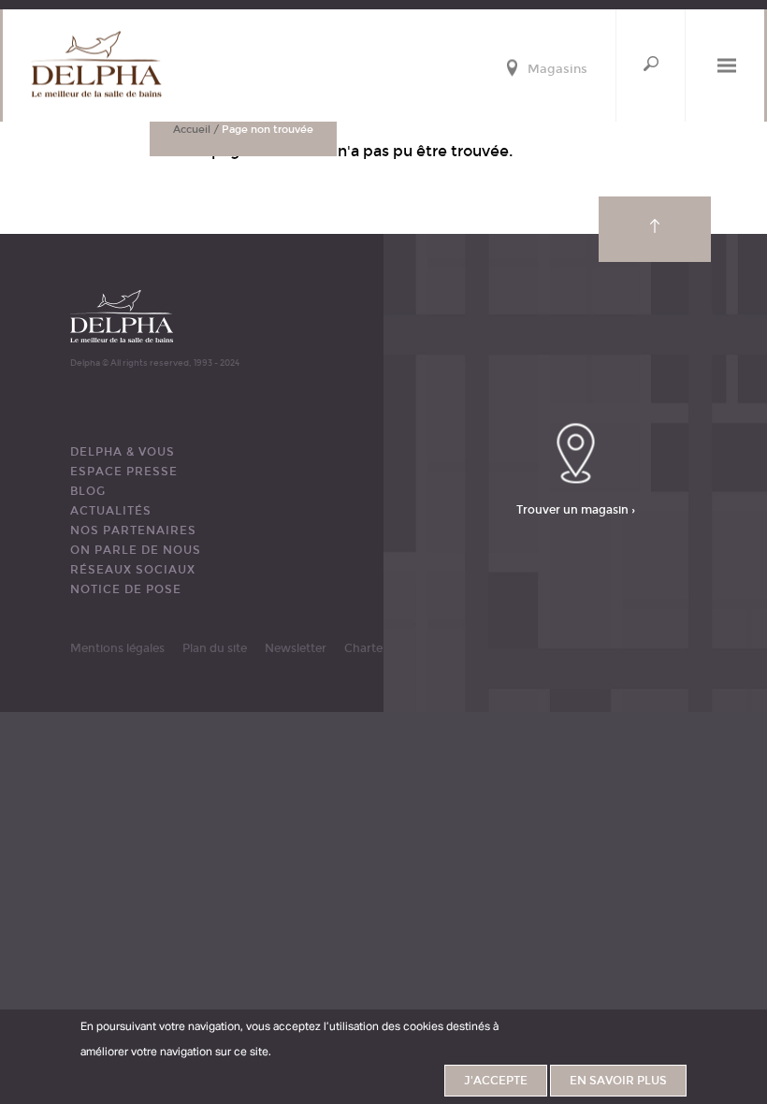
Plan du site (214, 648)
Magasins (557, 70)
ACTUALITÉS (111, 510)
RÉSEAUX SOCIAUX (132, 569)
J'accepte (496, 1080)
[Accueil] (96, 64)
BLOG (88, 491)
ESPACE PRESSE (124, 471)
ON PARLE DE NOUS (135, 550)
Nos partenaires (133, 530)
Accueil (191, 129)
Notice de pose (125, 589)
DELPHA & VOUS (122, 451)
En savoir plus (618, 1080)
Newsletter (295, 648)
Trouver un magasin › (575, 509)
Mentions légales (117, 648)
